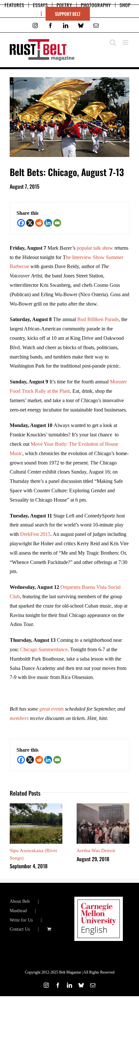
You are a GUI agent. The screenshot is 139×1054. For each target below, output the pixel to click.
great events (52, 709)
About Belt (20, 901)
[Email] (57, 223)
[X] (30, 223)
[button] (14, 836)
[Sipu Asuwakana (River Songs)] (36, 806)
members (19, 718)
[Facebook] (21, 223)
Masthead (18, 910)
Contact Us (20, 929)
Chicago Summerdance (44, 649)
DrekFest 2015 (35, 534)
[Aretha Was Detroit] (103, 806)
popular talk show (95, 248)
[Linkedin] (48, 223)
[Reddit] (39, 223)
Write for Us (21, 920)
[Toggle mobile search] (113, 42)
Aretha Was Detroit (96, 850)
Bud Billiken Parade (98, 319)
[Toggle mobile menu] (126, 42)
